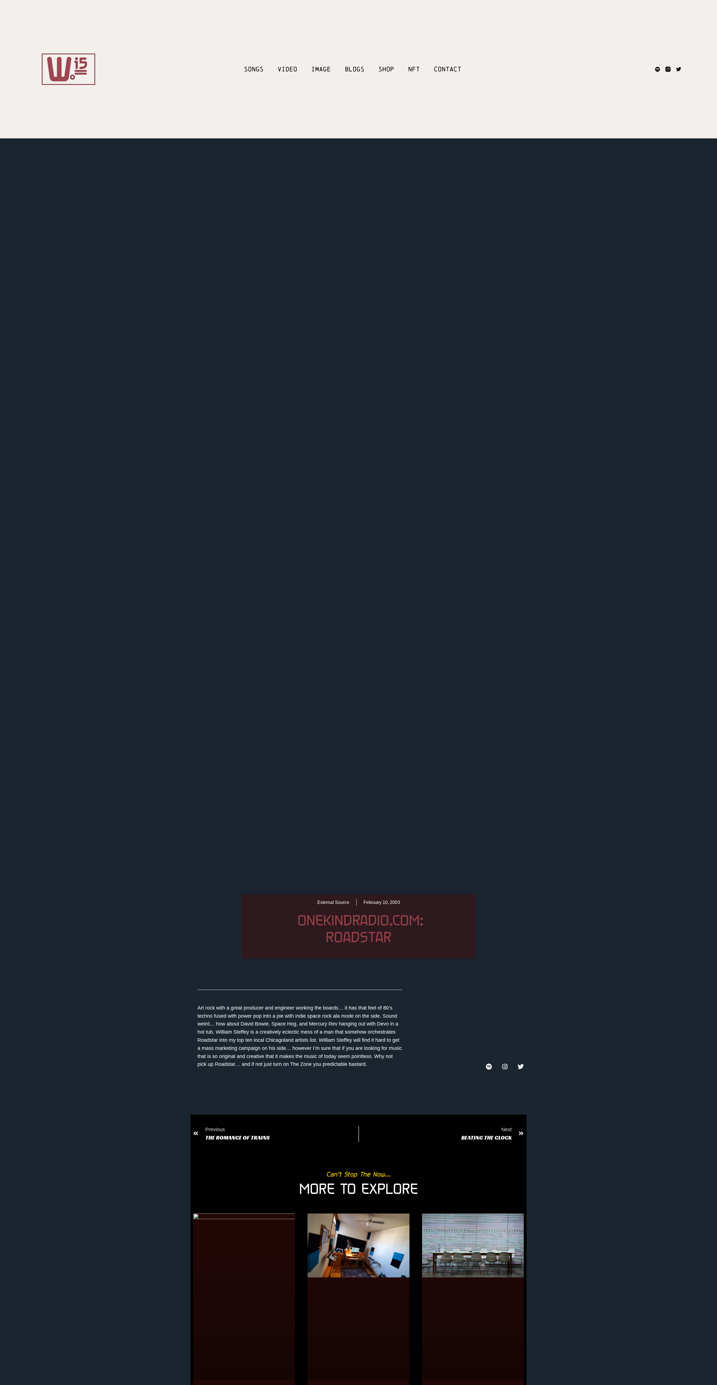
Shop (386, 69)
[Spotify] (657, 69)
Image (321, 69)
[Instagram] (505, 1067)
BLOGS (354, 69)
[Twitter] (678, 69)
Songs (254, 69)
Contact (447, 69)
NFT (414, 69)
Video (287, 69)
